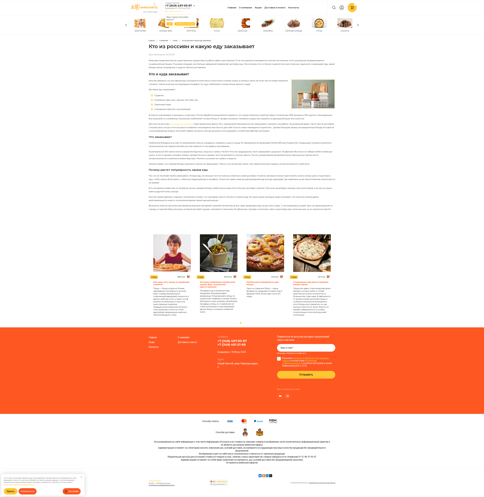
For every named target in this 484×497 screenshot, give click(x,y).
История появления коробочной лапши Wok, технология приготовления (217, 284)
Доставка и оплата (274, 7)
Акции (258, 7)
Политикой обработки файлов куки (19, 485)
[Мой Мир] (267, 475)
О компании (245, 7)
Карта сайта (155, 480)
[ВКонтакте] (260, 475)
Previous (126, 24)
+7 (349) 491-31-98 (231, 344)
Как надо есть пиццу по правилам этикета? (171, 283)
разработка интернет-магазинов (322, 483)
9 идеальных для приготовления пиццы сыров (310, 283)
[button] (194, 6)
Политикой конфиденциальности (299, 361)
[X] (270, 475)
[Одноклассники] (263, 475)
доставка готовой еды (181, 124)
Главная (232, 7)
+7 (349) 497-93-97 (178, 5)
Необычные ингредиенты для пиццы (263, 283)
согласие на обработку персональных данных (305, 359)
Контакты (293, 7)
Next (357, 24)
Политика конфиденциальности (161, 485)
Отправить (306, 374)
